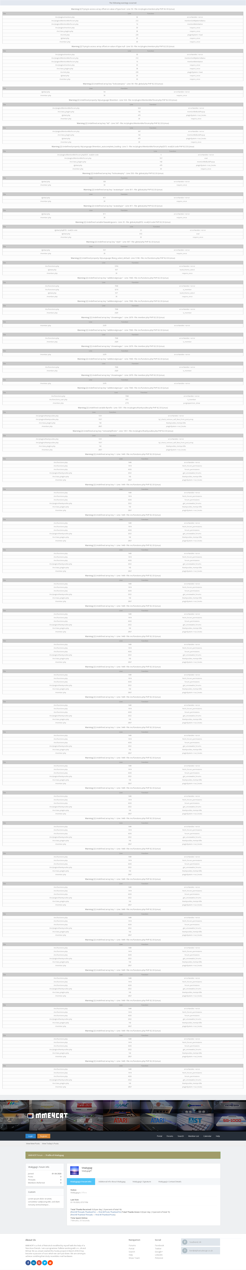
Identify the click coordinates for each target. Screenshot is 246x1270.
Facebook (159, 1245)
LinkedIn (159, 1254)
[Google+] (39, 1263)
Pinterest (159, 1258)
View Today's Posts (50, 1143)
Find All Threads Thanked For (83, 1212)
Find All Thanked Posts (105, 1214)
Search (181, 1136)
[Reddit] (50, 1263)
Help (218, 1136)
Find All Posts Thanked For (110, 1212)
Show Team (134, 1258)
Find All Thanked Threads (82, 1214)
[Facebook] (28, 1263)
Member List (193, 1136)
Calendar (207, 1136)
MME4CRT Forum (35, 1155)
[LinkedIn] (33, 1263)
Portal (159, 1136)
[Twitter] (44, 1263)
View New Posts (33, 1143)
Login (30, 1136)
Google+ (159, 1251)
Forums (170, 1136)
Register (43, 1136)
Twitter (158, 1248)
